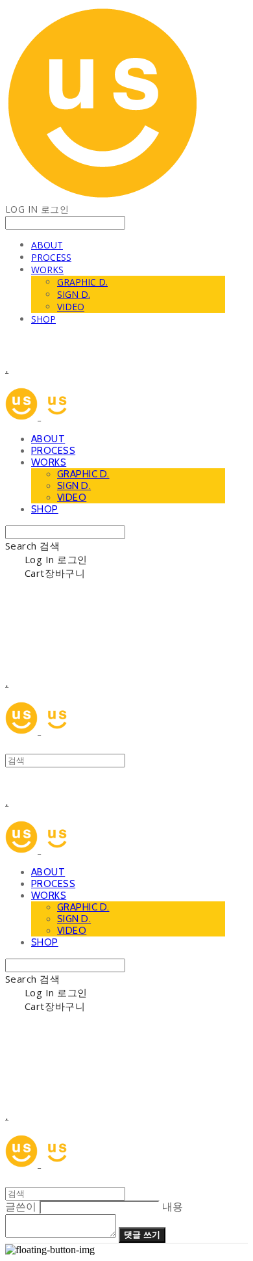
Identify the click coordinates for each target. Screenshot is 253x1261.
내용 (172, 1206)
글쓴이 (20, 1206)
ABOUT (47, 245)
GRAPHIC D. (82, 282)
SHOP (43, 319)
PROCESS (51, 257)
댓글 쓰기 (142, 1235)
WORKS (47, 269)
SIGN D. (73, 294)
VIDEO (70, 306)
